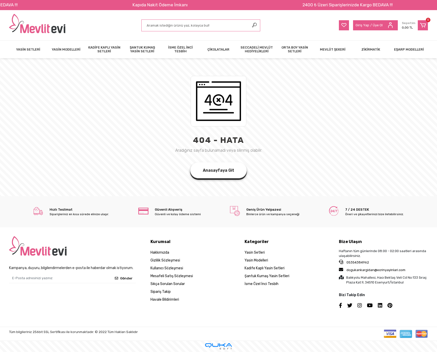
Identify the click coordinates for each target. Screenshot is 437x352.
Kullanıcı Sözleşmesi (166, 268)
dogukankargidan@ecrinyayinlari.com (375, 270)
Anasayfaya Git (218, 170)
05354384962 (357, 262)
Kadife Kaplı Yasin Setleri (265, 268)
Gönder (126, 278)
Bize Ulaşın (350, 241)
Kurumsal (160, 241)
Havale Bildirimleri (164, 299)
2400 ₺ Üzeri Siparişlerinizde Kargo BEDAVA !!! (347, 4)
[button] (415, 25)
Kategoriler (257, 241)
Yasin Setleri (255, 252)
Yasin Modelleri (256, 260)
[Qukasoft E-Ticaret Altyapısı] (218, 346)
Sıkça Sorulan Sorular (167, 284)
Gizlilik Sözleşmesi (165, 260)
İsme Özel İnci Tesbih (261, 284)
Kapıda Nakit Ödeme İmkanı (160, 4)
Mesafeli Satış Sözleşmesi (171, 276)
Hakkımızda (159, 252)
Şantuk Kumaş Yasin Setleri (267, 276)
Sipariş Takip (160, 292)
